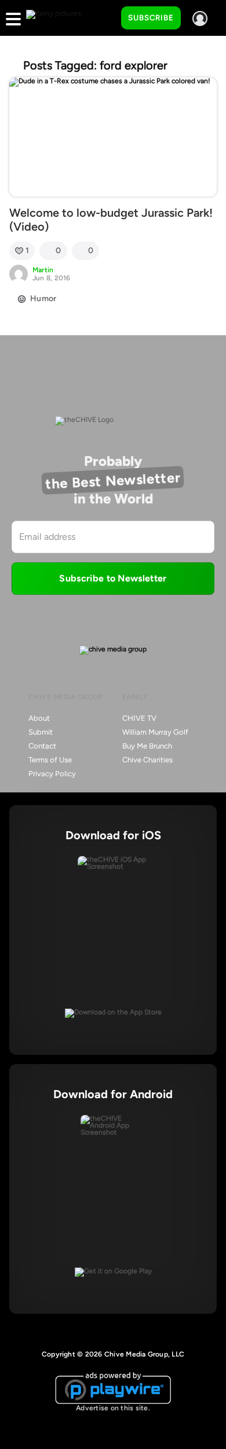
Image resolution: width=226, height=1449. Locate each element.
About (39, 718)
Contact (42, 746)
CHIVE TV (139, 718)
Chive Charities (147, 759)
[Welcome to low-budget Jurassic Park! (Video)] (113, 137)
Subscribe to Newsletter (112, 578)
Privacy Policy (52, 773)
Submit (40, 732)
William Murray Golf (155, 732)
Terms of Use (50, 759)
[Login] (200, 18)
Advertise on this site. (113, 1408)
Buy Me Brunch (147, 746)
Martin (42, 270)
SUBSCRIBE (151, 17)
